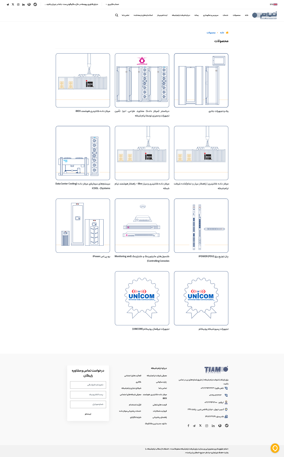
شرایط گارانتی (135, 417)
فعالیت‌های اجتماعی (132, 375)
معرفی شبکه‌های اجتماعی (130, 394)
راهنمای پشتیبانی (160, 417)
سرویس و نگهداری (210, 15)
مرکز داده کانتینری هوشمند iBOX (93, 111)
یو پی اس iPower (101, 256)
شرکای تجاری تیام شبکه (131, 388)
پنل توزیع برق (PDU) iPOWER (214, 256)
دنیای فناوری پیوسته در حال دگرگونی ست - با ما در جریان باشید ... (71, 4)
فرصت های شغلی (160, 404)
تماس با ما (125, 15)
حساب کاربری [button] (113, 4)
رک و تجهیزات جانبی (219, 111)
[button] (116, 15)
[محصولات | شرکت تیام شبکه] (201, 80)
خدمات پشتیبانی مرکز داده (130, 411)
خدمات (225, 15)
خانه (246, 15)
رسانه (197, 15)
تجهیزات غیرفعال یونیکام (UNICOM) (150, 329)
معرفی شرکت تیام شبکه (157, 375)
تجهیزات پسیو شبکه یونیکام (214, 329)
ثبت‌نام (88, 414)
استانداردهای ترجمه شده (143, 15)
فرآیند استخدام (135, 404)
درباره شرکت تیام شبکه (181, 15)
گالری (138, 382)
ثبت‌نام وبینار (162, 15)
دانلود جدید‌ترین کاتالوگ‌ (156, 423)
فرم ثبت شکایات (160, 411)
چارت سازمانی (161, 382)
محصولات (237, 15)
